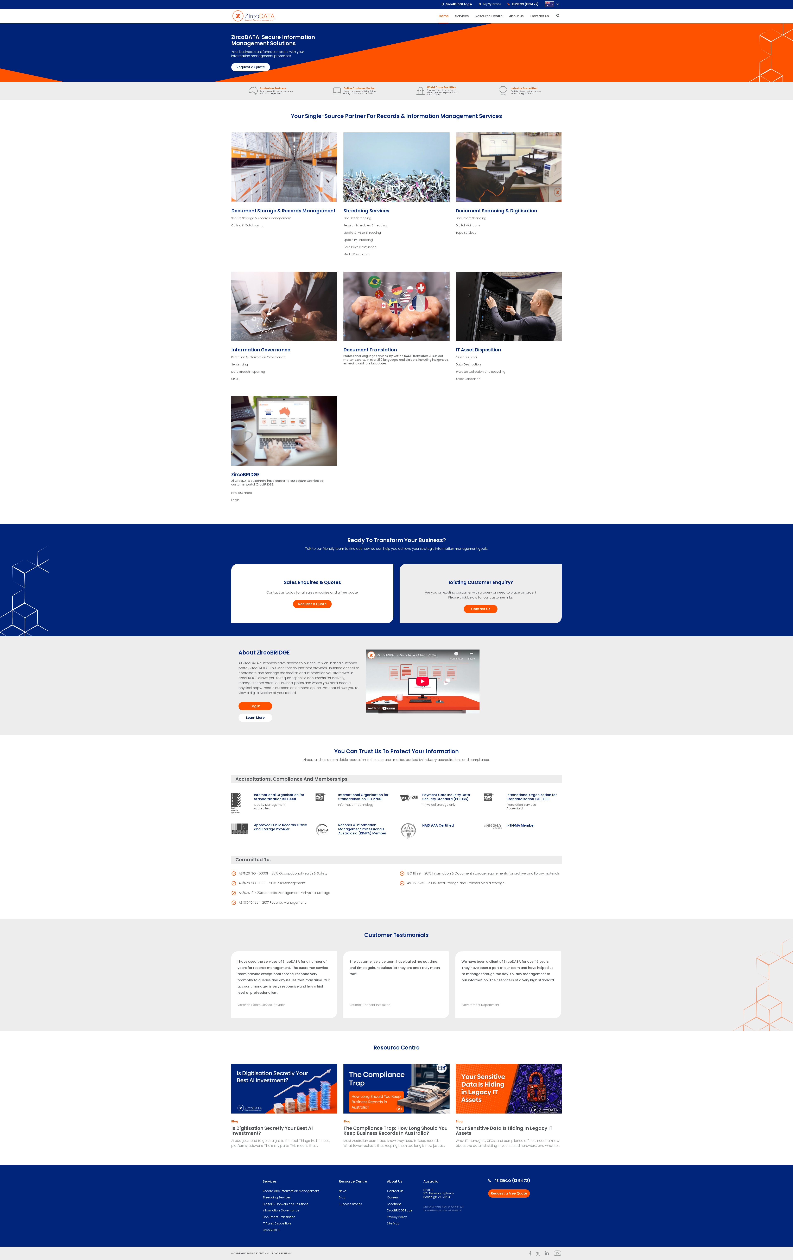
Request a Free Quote (509, 1193)
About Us (394, 1181)
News (343, 1191)
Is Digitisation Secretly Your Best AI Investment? (272, 1130)
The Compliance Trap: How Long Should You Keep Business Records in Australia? (395, 1130)
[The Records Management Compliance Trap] (396, 1089)
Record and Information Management (291, 1191)
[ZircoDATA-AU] (253, 15)
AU (549, 4)
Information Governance (260, 350)
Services (270, 1181)
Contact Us (480, 609)
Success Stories (350, 1204)
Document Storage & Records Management (283, 211)
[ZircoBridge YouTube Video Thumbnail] (447, 682)
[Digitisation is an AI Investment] (284, 1089)
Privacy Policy (397, 1217)
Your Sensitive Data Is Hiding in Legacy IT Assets (504, 1130)
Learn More (255, 717)
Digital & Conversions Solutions (285, 1204)
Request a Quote (250, 67)
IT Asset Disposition (478, 350)
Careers (393, 1197)
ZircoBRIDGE (245, 474)
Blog (234, 1121)
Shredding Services (366, 211)
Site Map (393, 1223)
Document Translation (370, 350)
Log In (255, 706)
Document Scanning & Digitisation (496, 211)
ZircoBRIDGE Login (400, 1210)
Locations (394, 1204)
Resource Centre (353, 1181)
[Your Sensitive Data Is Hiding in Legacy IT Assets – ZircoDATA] (509, 1089)
